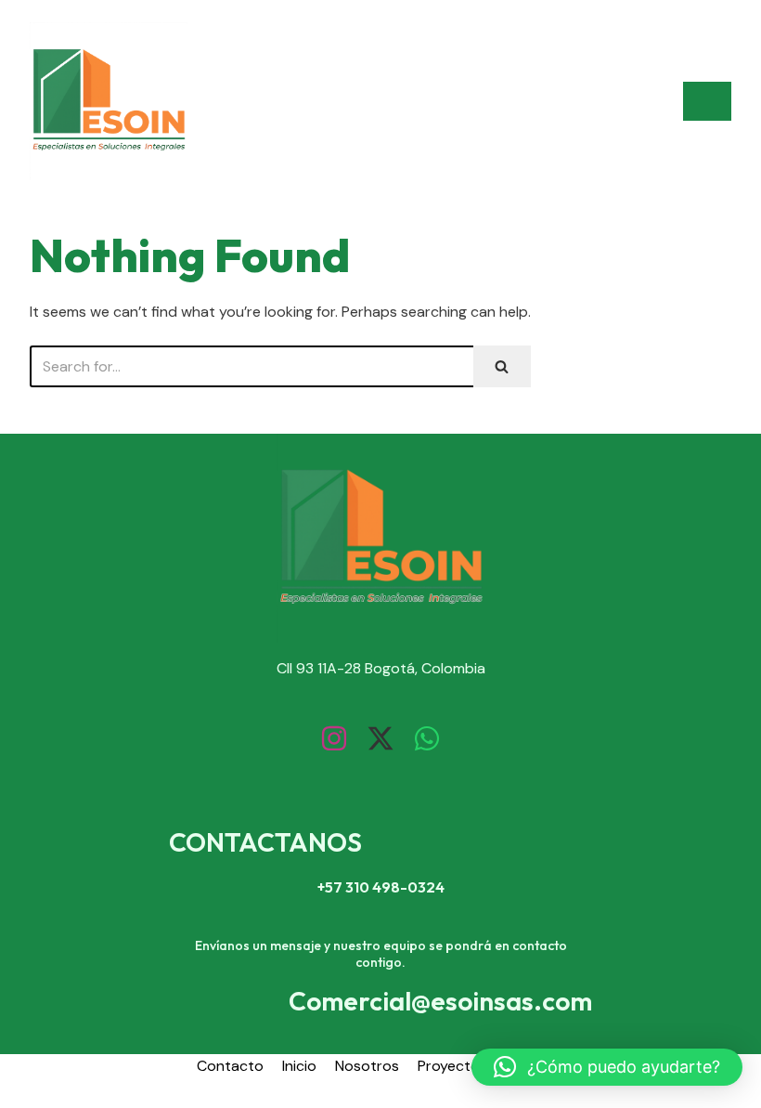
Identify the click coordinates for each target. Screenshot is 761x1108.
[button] (606, 1067)
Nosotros (367, 1065)
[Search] (502, 366)
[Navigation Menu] (707, 101)
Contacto (230, 1065)
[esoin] (108, 101)
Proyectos (452, 1065)
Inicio (299, 1065)
